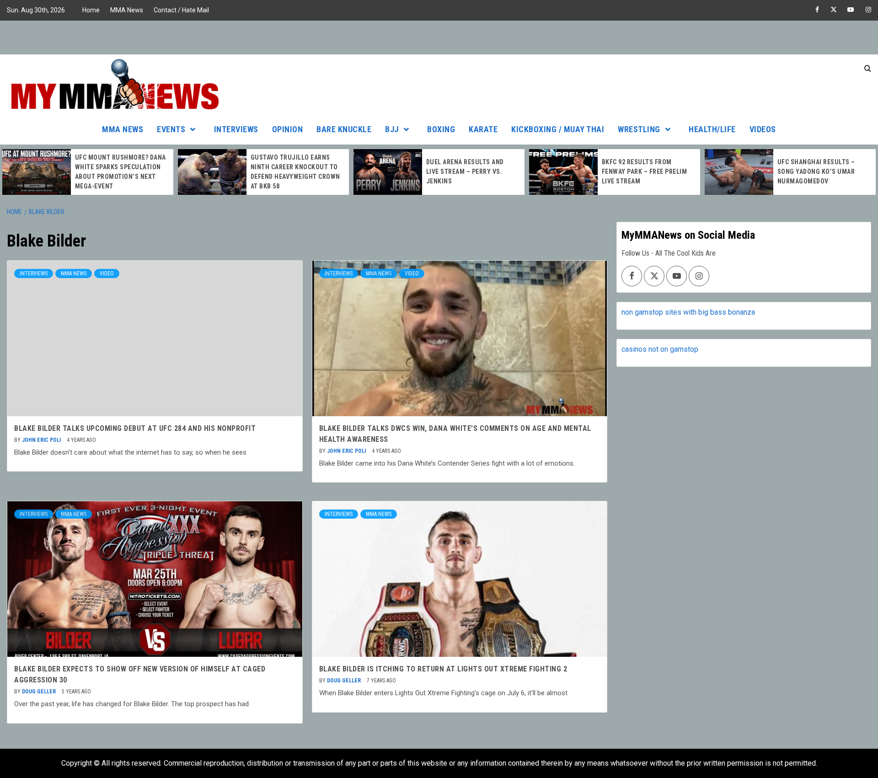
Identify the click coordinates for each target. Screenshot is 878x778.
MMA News (126, 10)
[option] (87, 172)
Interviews (236, 129)
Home (91, 10)
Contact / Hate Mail (181, 10)
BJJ (392, 129)
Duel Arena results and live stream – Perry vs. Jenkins (465, 171)
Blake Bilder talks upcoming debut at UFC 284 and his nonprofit (135, 428)
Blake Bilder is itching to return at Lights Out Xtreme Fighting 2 (443, 669)
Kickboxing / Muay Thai (557, 129)
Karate (483, 129)
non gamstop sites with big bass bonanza (688, 312)
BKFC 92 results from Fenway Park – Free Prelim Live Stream (644, 171)
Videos (763, 129)
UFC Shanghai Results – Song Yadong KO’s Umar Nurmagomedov (816, 171)
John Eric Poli (42, 440)
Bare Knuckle (343, 129)
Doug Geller (39, 691)
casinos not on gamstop (659, 349)
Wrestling (639, 129)
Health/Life (712, 129)
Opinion (287, 129)
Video (107, 273)
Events (171, 129)
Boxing (441, 129)
